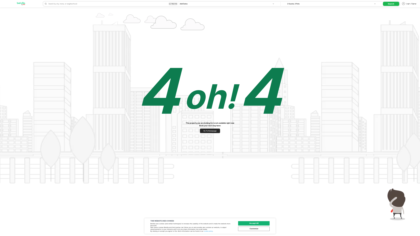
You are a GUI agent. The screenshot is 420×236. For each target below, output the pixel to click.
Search (391, 4)
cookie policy (208, 231)
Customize (254, 229)
